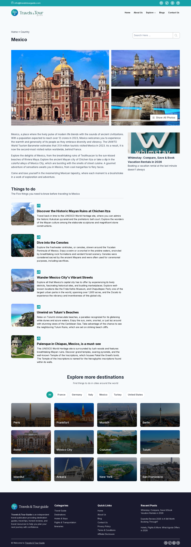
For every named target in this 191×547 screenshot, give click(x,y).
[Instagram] (174, 543)
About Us (138, 12)
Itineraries (58, 526)
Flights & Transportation (65, 522)
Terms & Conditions (106, 530)
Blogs (162, 12)
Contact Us (173, 12)
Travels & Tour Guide (35, 543)
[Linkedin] (178, 543)
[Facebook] (166, 543)
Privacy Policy (104, 526)
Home (127, 12)
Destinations (60, 514)
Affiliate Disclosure (106, 534)
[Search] (176, 35)
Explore (150, 12)
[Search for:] (156, 35)
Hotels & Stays (61, 518)
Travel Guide (60, 510)
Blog (100, 518)
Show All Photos (165, 117)
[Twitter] (170, 543)
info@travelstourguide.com (28, 3)
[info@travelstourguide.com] (12, 2)
